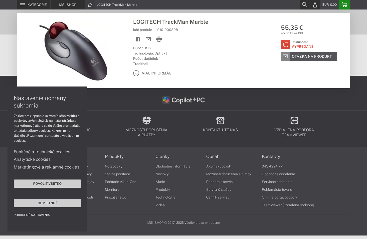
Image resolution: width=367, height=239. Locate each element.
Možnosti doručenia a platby (228, 174)
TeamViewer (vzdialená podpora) (288, 205)
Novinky (162, 174)
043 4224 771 (273, 166)
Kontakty (271, 156)
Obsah (212, 156)
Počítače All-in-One (120, 182)
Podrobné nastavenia (32, 215)
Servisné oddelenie (277, 182)
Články (163, 156)
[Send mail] (148, 39)
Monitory (112, 190)
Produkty (114, 156)
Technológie (166, 197)
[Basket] (344, 5)
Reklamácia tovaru (277, 190)
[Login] (315, 5)
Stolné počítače (117, 174)
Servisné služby (218, 190)
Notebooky (113, 166)
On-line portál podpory (280, 197)
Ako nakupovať (218, 166)
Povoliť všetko (47, 184)
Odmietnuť (47, 203)
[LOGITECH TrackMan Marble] (72, 50)
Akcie (160, 182)
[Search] (305, 5)
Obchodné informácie (173, 166)
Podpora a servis (219, 182)
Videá (160, 205)
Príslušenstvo (115, 197)
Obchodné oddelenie (278, 174)
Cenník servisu (217, 197)
